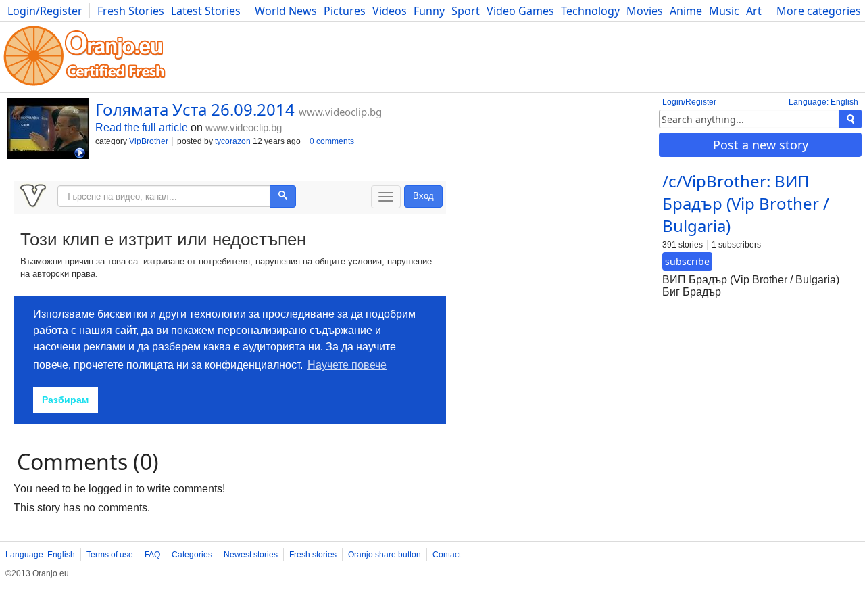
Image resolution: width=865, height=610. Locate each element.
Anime (686, 10)
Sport (465, 10)
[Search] (850, 119)
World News (286, 10)
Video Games (520, 10)
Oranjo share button (384, 554)
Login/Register (44, 10)
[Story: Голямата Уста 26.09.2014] (48, 130)
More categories (818, 10)
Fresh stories (313, 554)
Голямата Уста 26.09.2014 (195, 109)
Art (754, 10)
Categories (192, 554)
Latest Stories (206, 10)
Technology (590, 10)
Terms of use (109, 554)
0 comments (332, 141)
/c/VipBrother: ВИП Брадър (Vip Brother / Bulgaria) (745, 203)
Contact (446, 554)
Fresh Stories (130, 10)
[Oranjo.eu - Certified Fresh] (84, 85)
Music (724, 10)
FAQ (152, 554)
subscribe (687, 261)
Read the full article (141, 127)
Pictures (345, 10)
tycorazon (233, 141)
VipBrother (148, 141)
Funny (429, 10)
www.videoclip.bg (340, 111)
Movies (644, 10)
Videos (389, 10)
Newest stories (251, 554)
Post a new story (760, 145)
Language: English (823, 102)
